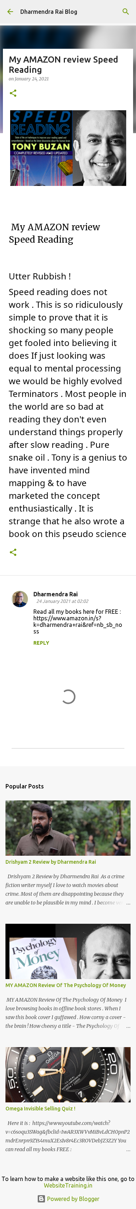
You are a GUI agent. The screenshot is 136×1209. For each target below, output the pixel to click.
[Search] (125, 11)
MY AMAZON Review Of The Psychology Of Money (65, 985)
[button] (13, 94)
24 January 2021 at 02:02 (62, 601)
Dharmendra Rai (55, 594)
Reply (41, 643)
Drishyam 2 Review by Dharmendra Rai (50, 862)
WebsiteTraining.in (68, 1185)
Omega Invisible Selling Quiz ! (40, 1108)
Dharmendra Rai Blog (48, 11)
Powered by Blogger (72, 1199)
